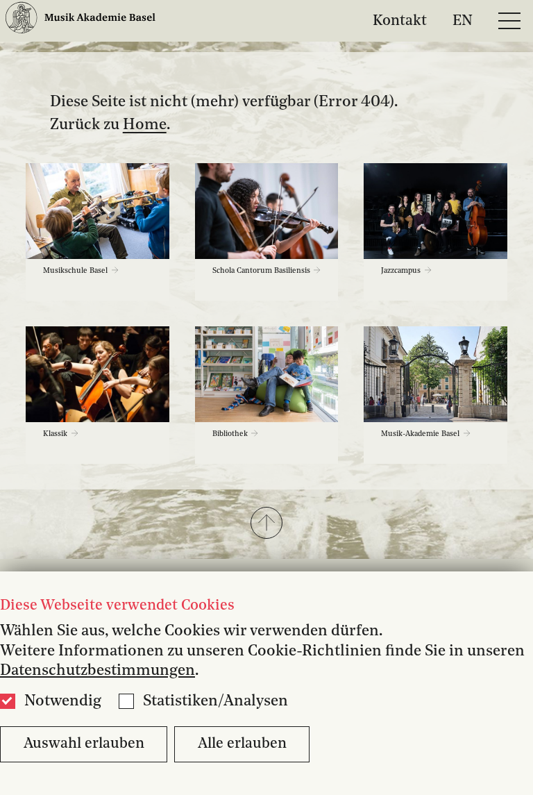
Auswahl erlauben (84, 744)
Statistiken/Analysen (215, 701)
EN (462, 20)
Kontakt (400, 20)
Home (145, 125)
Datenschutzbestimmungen (97, 670)
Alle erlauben (242, 744)
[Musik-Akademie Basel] (80, 20)
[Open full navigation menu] (509, 21)
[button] (266, 524)
